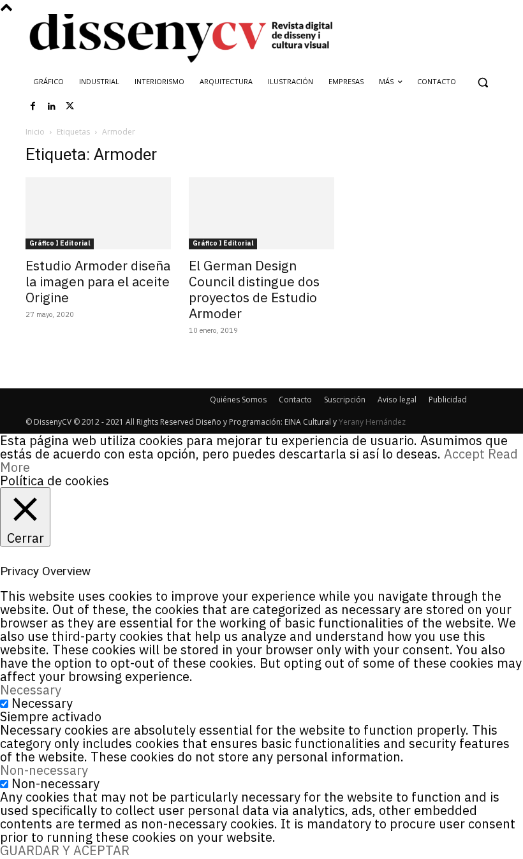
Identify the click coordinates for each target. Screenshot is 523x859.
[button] (482, 82)
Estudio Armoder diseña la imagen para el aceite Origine (98, 281)
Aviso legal (397, 399)
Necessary (42, 703)
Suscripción (344, 399)
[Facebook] (33, 106)
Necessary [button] (30, 689)
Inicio (35, 131)
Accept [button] (464, 453)
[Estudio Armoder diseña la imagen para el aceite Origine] (98, 213)
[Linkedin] (51, 106)
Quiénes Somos (238, 399)
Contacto (295, 399)
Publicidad (448, 399)
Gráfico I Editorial (59, 243)
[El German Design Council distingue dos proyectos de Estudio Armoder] (261, 213)
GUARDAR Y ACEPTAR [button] (64, 850)
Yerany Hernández (372, 421)
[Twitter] (70, 106)
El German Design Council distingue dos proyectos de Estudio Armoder (254, 289)
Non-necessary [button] (44, 770)
